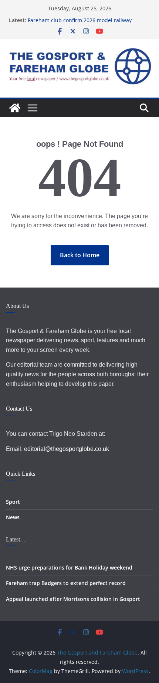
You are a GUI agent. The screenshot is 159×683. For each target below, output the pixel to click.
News (13, 517)
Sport (13, 501)
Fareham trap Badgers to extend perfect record (66, 583)
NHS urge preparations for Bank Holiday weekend (69, 567)
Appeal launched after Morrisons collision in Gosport (73, 598)
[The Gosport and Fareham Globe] (15, 108)
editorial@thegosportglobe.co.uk (66, 449)
